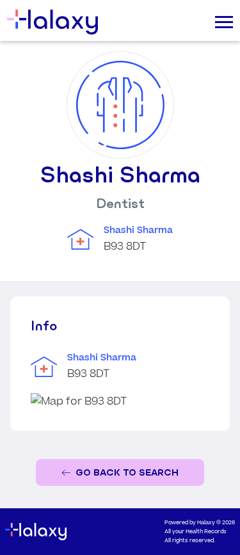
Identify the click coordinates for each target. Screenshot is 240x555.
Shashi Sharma (138, 230)
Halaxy (206, 522)
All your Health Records (195, 531)
